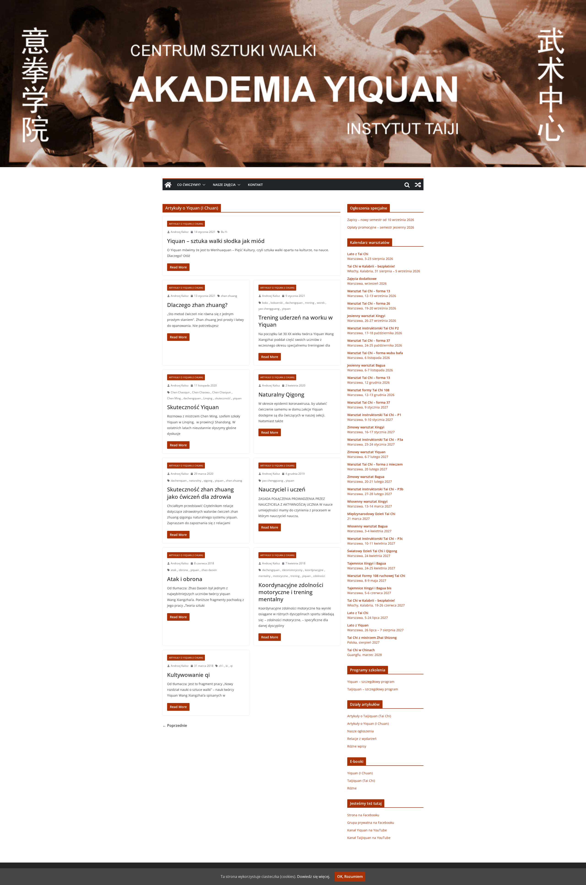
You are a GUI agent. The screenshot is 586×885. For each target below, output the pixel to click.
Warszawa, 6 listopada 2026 (368, 358)
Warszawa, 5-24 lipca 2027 (367, 617)
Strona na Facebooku (363, 815)
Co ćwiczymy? (189, 184)
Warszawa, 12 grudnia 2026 (368, 382)
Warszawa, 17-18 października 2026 (374, 333)
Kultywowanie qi (188, 674)
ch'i (221, 666)
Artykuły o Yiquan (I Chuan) (186, 223)
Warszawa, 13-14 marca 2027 (369, 506)
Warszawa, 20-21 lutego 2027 (369, 481)
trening (309, 303)
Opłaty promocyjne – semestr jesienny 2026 (380, 227)
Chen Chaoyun (221, 392)
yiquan (286, 309)
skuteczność (223, 398)
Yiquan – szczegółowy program (370, 681)
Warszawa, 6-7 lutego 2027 (367, 457)
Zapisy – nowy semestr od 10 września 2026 (380, 220)
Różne (352, 788)
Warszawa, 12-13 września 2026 (371, 296)
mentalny (264, 576)
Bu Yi (224, 232)
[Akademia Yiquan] (293, 3)
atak (173, 570)
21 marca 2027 (358, 518)
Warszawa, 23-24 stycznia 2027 (371, 444)
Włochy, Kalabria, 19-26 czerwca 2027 (376, 605)
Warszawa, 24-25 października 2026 (374, 345)
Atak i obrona (184, 579)
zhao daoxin (209, 570)
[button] (203, 185)
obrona (183, 570)
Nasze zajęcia (224, 184)
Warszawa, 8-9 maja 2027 (366, 580)
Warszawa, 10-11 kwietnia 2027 (371, 543)
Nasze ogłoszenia (360, 731)
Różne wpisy (356, 746)
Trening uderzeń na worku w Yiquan (295, 321)
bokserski (277, 303)
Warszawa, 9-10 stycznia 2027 (370, 419)
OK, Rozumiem (350, 876)
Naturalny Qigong (281, 394)
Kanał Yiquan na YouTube (367, 830)
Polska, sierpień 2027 (363, 642)
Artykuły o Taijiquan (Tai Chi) (369, 716)
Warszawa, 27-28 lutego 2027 (369, 494)
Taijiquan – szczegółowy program (372, 689)
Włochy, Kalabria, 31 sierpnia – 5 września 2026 (383, 271)
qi (231, 666)
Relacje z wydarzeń (362, 738)
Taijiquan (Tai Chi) (361, 780)
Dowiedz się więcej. (313, 876)
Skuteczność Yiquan (193, 407)
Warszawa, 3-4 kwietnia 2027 (369, 531)
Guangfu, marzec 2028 (364, 655)
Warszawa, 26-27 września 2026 (371, 320)
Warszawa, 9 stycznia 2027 (367, 407)
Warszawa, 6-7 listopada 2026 (370, 370)
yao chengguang (268, 309)
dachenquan (179, 480)
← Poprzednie (175, 725)
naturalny (195, 480)
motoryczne (280, 576)
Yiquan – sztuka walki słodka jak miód (216, 241)
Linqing (207, 398)
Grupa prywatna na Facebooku (370, 822)
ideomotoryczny (292, 570)
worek (321, 303)
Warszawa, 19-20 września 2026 (371, 308)
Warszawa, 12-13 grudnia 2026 (370, 395)
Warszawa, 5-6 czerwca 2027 (369, 593)
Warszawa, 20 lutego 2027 (367, 469)
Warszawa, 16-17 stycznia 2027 (371, 432)
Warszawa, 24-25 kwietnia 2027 (371, 568)
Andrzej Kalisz (180, 232)
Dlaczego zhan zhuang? (197, 305)
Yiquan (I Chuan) (360, 773)
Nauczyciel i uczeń (281, 489)
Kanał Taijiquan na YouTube (369, 837)
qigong (208, 480)
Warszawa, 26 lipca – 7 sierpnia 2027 (375, 630)
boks (265, 303)
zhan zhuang (229, 296)
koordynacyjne (314, 570)
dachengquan (294, 303)
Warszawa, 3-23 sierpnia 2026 (370, 258)
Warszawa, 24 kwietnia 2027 (368, 556)
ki (227, 666)
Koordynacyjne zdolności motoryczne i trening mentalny (290, 592)
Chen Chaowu (201, 392)
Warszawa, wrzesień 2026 (367, 283)
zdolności (319, 576)
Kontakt (255, 184)
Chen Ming (174, 398)
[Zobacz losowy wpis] (417, 184)
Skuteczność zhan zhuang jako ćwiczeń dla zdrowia (200, 492)
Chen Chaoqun (180, 392)
